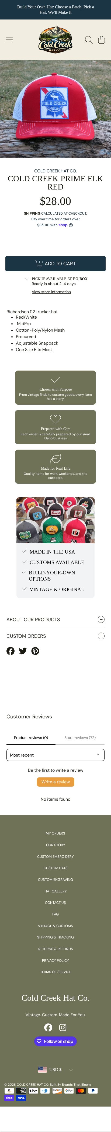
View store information (51, 292)
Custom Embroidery (55, 856)
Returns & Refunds (55, 949)
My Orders (55, 833)
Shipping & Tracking (55, 937)
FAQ (55, 914)
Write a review (55, 782)
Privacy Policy (55, 960)
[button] (9, 40)
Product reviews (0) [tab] (31, 737)
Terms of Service (55, 972)
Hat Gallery (55, 891)
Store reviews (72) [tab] (80, 737)
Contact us (55, 902)
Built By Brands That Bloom (70, 1084)
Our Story (55, 845)
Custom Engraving (55, 879)
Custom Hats (56, 868)
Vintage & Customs (55, 926)
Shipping (32, 213)
